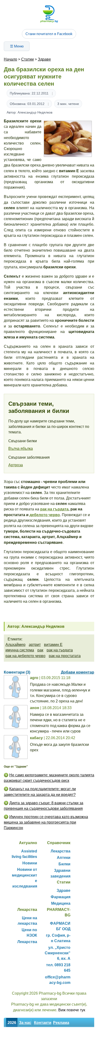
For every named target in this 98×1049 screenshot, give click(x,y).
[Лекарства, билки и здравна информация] (49, 14)
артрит (35, 645)
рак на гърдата (54, 509)
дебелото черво (44, 515)
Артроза (15, 465)
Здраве (44, 59)
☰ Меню (17, 46)
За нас (25, 1023)
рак (40, 650)
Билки (64, 864)
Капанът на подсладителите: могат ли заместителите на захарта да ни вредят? (40, 791)
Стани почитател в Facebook (49, 34)
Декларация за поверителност (33, 1044)
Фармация (60, 897)
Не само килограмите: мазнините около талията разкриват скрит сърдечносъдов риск (49, 778)
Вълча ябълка (20, 449)
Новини (29, 863)
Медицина (60, 903)
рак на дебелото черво (25, 656)
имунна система (19, 650)
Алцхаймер (15, 645)
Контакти (42, 1023)
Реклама (61, 1023)
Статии (27, 59)
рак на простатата (65, 656)
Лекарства (60, 851)
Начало (10, 59)
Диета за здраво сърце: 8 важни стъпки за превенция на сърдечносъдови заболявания (43, 805)
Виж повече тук (71, 1010)
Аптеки (63, 858)
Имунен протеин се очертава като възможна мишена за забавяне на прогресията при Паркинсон (46, 822)
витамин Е (53, 645)
